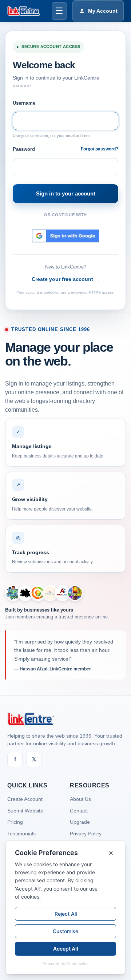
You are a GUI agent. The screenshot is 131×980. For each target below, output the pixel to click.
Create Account (25, 799)
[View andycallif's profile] (63, 593)
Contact (79, 811)
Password (24, 149)
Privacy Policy (86, 833)
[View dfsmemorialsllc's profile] (38, 593)
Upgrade (80, 822)
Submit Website (25, 811)
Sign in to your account (65, 193)
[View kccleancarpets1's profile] (13, 593)
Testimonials (21, 833)
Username (24, 103)
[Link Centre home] (23, 11)
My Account (103, 11)
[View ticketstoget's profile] (75, 593)
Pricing (15, 822)
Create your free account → (66, 279)
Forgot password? (99, 149)
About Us (80, 799)
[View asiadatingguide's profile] (50, 593)
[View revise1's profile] (25, 593)
